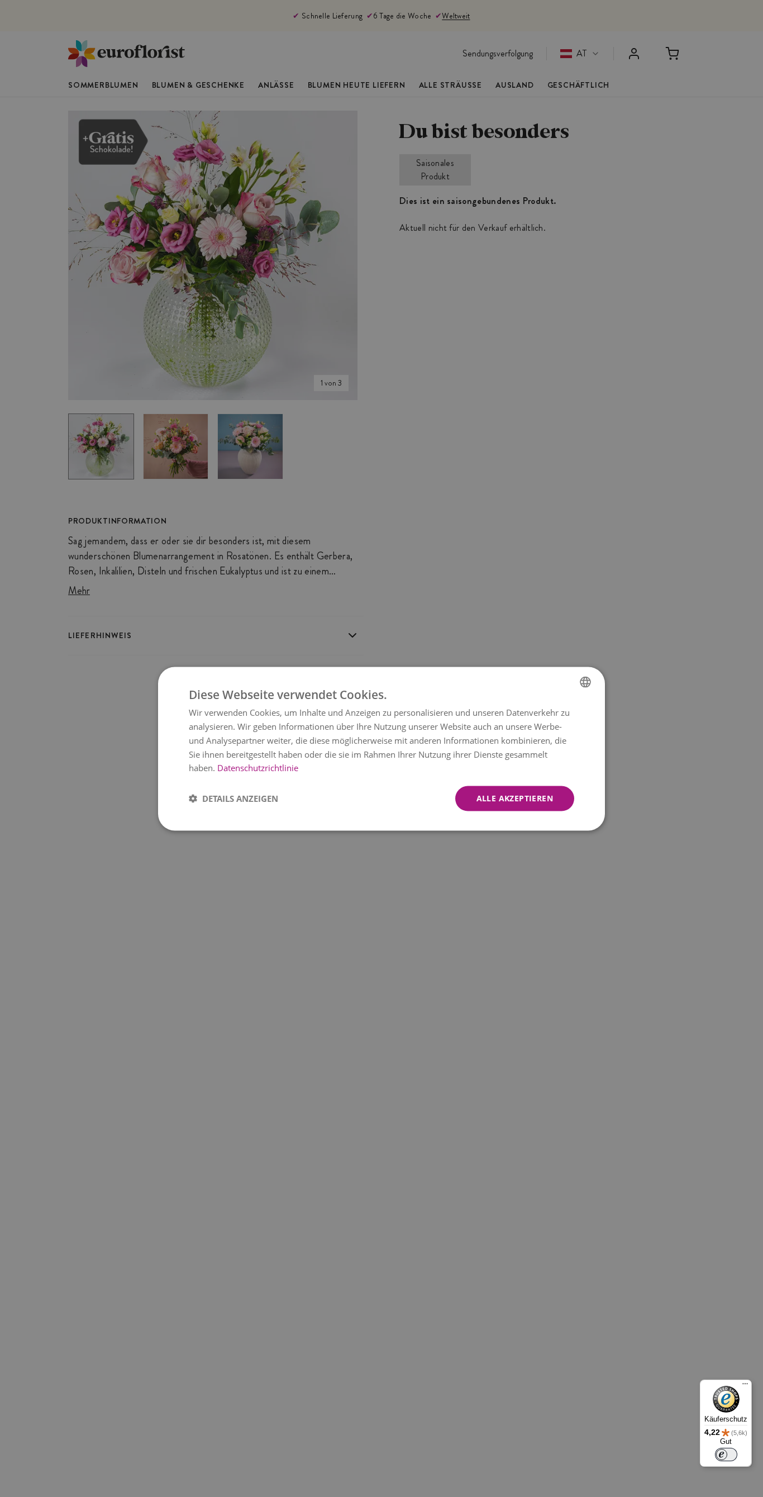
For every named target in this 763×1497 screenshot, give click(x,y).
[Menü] (745, 1386)
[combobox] (585, 681)
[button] (233, 798)
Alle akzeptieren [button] (514, 797)
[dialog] (381, 748)
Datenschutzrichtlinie (257, 767)
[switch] (726, 1454)
